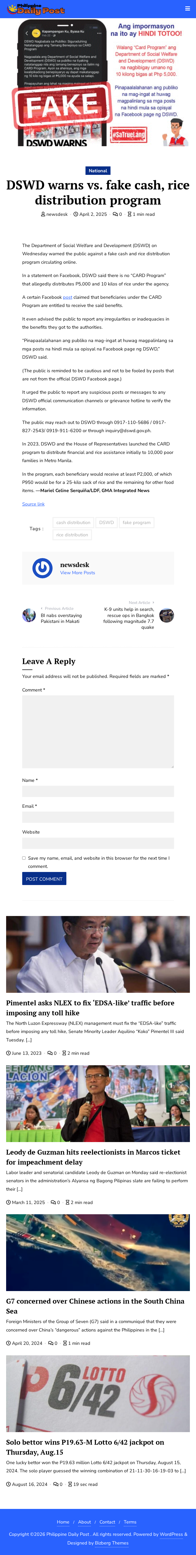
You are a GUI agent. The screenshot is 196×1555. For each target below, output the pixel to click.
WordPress (171, 1534)
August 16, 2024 (30, 1484)
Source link (33, 504)
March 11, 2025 (28, 1202)
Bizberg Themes (112, 1543)
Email (29, 806)
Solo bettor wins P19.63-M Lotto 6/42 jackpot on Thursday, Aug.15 (85, 1447)
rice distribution (72, 535)
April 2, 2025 (93, 214)
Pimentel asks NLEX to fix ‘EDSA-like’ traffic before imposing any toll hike (90, 1007)
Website (31, 832)
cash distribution (73, 522)
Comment (33, 690)
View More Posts (77, 573)
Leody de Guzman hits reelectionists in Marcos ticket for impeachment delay (93, 1157)
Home (63, 1522)
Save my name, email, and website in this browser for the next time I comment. (99, 862)
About (84, 1522)
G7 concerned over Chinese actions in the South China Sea (95, 1306)
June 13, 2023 (27, 1053)
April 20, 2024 (27, 1343)
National (98, 171)
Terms (130, 1522)
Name (30, 780)
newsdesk (57, 214)
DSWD (106, 522)
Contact (107, 1522)
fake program (137, 522)
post (67, 297)
